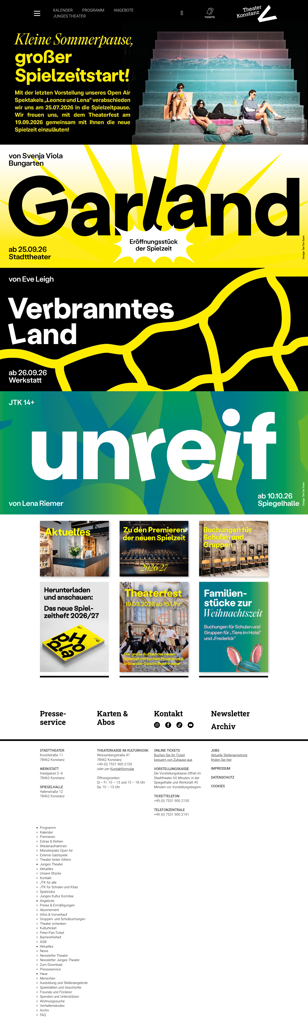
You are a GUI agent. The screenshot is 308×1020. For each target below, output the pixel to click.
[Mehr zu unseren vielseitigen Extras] (233, 627)
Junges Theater (69, 16)
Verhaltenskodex (52, 1006)
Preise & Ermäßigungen (57, 905)
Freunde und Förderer (56, 992)
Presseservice (50, 969)
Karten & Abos (112, 717)
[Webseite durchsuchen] (182, 14)
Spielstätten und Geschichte (60, 987)
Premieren (47, 837)
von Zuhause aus (179, 760)
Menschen (47, 978)
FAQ (43, 1015)
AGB (43, 942)
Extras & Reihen (51, 841)
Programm (93, 10)
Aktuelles (46, 869)
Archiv (223, 726)
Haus (44, 974)
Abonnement (49, 910)
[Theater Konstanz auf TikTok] (181, 725)
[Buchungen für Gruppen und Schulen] (233, 548)
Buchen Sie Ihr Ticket (169, 755)
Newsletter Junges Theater (60, 960)
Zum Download (51, 965)
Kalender (63, 10)
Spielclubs (47, 892)
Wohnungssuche (52, 1001)
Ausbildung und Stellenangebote (64, 983)
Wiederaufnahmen (53, 846)
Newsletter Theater (54, 955)
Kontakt (168, 713)
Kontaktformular (122, 769)
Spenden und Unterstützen (59, 997)
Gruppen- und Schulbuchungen (62, 919)
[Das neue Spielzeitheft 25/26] (74, 627)
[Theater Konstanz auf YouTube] (193, 725)
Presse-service (53, 717)
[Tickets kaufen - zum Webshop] (215, 13)
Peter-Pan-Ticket (52, 933)
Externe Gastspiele (54, 855)
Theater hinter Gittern (55, 860)
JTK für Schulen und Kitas (59, 887)
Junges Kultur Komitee (57, 896)
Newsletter (230, 713)
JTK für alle (48, 882)
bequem (160, 760)
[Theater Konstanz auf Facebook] (170, 725)
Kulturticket (48, 928)
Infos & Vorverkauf (53, 914)
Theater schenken (53, 924)
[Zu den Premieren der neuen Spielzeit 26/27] (154, 548)
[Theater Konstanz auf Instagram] (159, 725)
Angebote (124, 10)
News (44, 951)
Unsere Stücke (50, 873)
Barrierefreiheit (50, 937)
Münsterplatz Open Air (56, 850)
